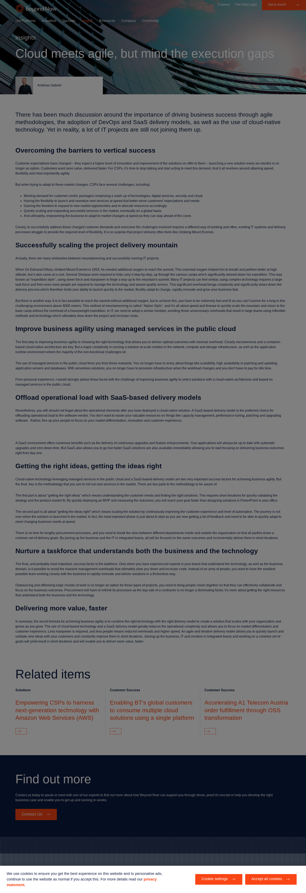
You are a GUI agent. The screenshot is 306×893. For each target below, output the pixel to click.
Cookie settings (215, 879)
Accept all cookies (266, 879)
